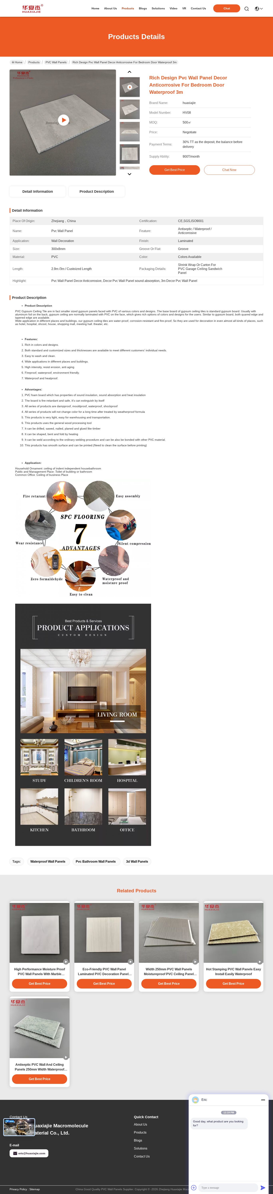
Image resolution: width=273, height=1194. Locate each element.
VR (184, 8)
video (173, 8)
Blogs (138, 1140)
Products (34, 62)
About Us (140, 1124)
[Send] (263, 1187)
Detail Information (37, 192)
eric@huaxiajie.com (31, 1153)
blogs (143, 8)
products (128, 8)
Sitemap (34, 1189)
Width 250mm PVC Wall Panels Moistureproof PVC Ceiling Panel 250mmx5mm (169, 972)
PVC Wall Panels (56, 62)
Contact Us (142, 1156)
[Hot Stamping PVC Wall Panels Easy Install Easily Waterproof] (234, 933)
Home (95, 8)
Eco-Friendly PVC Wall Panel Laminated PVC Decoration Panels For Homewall (104, 972)
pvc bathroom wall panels (96, 861)
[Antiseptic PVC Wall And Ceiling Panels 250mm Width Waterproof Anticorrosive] (40, 1028)
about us (110, 8)
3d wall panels (137, 861)
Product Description (97, 192)
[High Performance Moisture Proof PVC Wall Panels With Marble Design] (40, 933)
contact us (198, 8)
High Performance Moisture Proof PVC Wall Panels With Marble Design (39, 972)
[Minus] (263, 1099)
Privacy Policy (18, 1189)
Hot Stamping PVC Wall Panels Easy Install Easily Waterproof (233, 972)
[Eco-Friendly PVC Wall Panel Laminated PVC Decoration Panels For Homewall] (104, 933)
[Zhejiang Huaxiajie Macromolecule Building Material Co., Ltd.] (32, 8)
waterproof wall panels (47, 861)
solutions (158, 8)
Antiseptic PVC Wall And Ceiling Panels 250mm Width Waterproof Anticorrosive (39, 1067)
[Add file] (194, 1187)
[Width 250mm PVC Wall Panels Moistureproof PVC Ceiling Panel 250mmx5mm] (169, 933)
